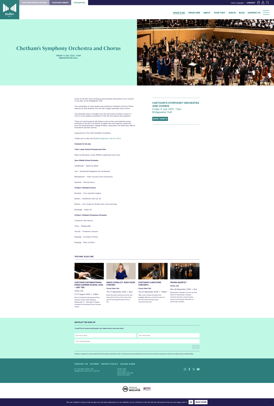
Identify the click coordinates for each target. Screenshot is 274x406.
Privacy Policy (189, 354)
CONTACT (251, 3)
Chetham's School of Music (34, 2)
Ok (191, 402)
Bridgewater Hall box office (110, 138)
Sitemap (94, 364)
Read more (201, 402)
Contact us (81, 364)
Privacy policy (109, 364)
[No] (271, 402)
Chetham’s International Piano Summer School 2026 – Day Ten (88, 285)
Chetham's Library (60, 2)
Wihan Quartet (178, 282)
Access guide (127, 364)
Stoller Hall (9, 9)
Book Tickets (160, 119)
